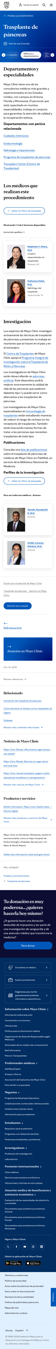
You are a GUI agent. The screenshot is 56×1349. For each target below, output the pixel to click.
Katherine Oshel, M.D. (36, 282)
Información (11, 54)
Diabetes (8, 720)
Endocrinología (13, 143)
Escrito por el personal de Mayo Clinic (23, 583)
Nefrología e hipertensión (19, 150)
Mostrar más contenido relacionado (21, 727)
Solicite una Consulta (19, 43)
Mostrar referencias (13, 679)
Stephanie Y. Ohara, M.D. (37, 248)
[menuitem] (10, 55)
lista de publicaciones (34, 449)
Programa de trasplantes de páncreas (27, 157)
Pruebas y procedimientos (20, 15)
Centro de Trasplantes (20, 353)
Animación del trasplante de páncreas (23, 700)
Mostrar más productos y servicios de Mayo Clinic (25, 820)
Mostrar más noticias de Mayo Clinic (22, 784)
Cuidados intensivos (16, 135)
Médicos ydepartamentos (31, 54)
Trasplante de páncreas (18, 881)
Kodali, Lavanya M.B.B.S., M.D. (35, 544)
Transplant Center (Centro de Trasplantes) (22, 166)
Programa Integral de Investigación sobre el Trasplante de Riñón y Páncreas (26, 362)
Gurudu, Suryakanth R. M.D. (37, 511)
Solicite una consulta (17, 605)
